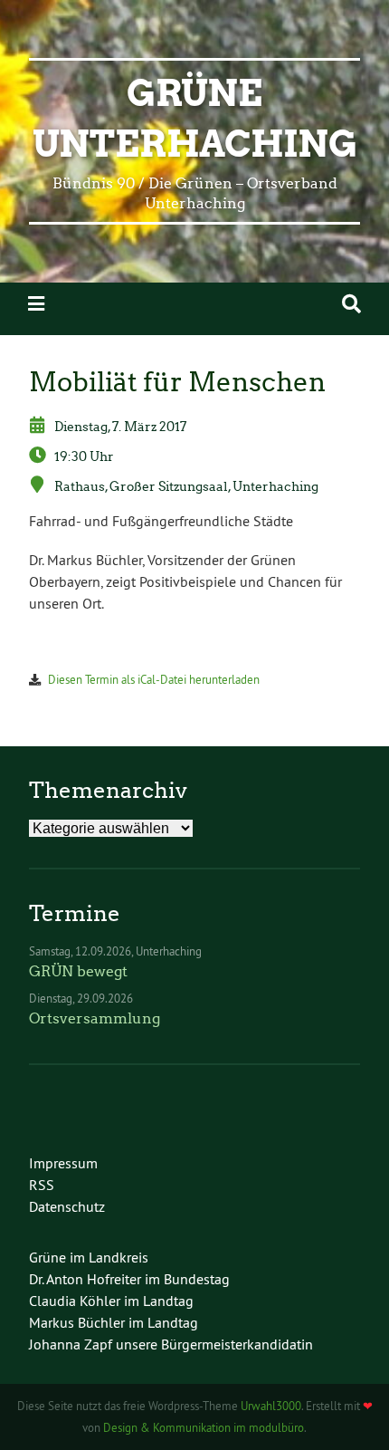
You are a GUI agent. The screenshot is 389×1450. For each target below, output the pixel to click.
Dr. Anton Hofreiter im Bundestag (129, 1279)
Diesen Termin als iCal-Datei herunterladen (154, 679)
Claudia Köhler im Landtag (111, 1301)
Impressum (63, 1163)
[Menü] (36, 304)
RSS (41, 1185)
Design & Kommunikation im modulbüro (203, 1427)
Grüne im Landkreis (88, 1257)
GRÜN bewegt (78, 971)
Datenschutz (67, 1206)
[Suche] (351, 304)
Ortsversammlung (94, 1018)
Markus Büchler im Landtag (113, 1322)
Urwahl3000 (271, 1405)
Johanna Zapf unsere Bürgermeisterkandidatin (171, 1344)
